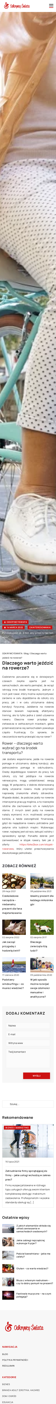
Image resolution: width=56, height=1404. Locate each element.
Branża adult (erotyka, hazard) (21, 1390)
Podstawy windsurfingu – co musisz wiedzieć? (13, 984)
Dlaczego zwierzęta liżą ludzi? (38, 946)
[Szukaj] (5, 1104)
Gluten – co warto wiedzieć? (32, 1268)
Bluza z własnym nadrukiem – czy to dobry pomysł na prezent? (34, 1282)
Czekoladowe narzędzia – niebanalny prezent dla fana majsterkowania (12, 904)
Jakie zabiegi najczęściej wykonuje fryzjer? (30, 1242)
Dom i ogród (9, 1396)
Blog (5, 1354)
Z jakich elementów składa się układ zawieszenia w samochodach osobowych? (33, 1228)
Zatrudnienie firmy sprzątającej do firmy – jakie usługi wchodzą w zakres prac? (28, 1175)
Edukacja (7, 1402)
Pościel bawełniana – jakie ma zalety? (33, 1255)
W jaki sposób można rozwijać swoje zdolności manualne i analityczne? (40, 988)
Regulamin (8, 1365)
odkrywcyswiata (17, 622)
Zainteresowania (40, 627)
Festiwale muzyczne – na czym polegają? (33, 1295)
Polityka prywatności (15, 1360)
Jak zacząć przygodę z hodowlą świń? (11, 946)
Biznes (6, 1384)
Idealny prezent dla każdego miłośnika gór (42, 900)
